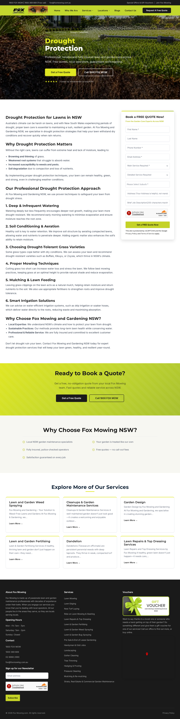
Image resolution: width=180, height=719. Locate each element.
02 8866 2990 (12, 657)
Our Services (60, 32)
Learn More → (16, 523)
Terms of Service (148, 234)
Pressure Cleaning (72, 671)
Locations (103, 10)
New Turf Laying (71, 608)
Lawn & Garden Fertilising (75, 624)
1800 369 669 (12, 652)
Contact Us (130, 10)
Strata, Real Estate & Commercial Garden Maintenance (89, 681)
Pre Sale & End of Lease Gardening (80, 640)
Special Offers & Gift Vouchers (140, 3)
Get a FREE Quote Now (147, 225)
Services (86, 10)
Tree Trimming (70, 660)
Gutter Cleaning (71, 655)
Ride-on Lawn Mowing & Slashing (79, 614)
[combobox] (148, 184)
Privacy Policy (131, 234)
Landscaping (70, 650)
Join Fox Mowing (163, 3)
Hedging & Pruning (72, 666)
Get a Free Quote (60, 72)
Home (57, 10)
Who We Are (71, 10)
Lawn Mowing (70, 598)
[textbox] (148, 184)
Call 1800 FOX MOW (95, 72)
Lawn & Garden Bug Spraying (77, 635)
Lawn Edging (70, 603)
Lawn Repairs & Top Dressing (77, 619)
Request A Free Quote (156, 10)
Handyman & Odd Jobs (75, 645)
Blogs (117, 10)
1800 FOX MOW (13, 646)
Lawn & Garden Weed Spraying (78, 629)
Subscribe (13, 698)
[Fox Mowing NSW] (28, 10)
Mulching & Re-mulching (75, 676)
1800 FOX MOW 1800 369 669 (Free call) (27, 3)
